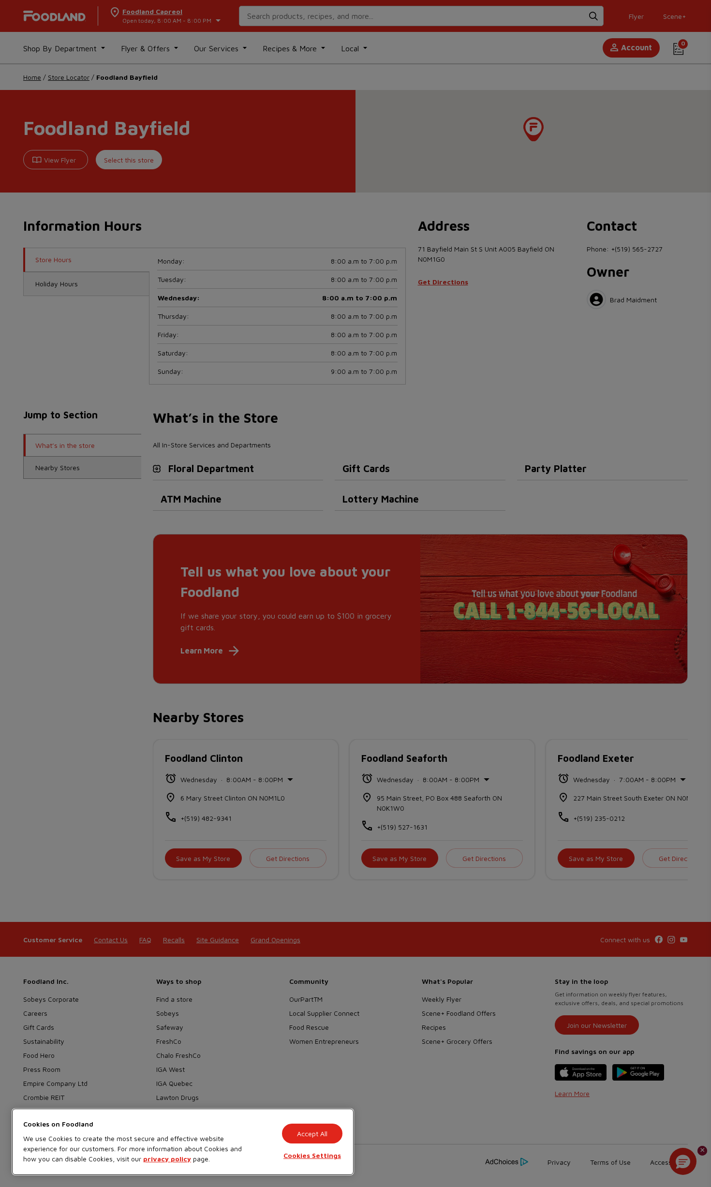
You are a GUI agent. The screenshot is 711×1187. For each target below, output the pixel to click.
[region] (183, 1141)
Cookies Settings (312, 1155)
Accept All (312, 1133)
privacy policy (167, 1159)
